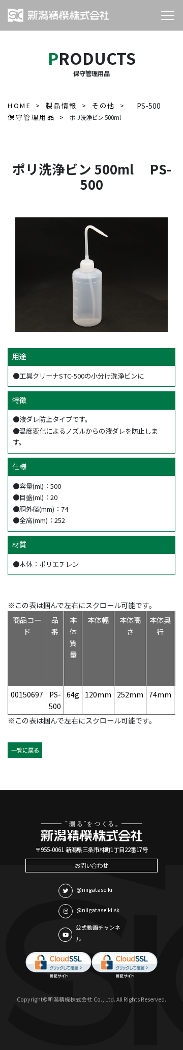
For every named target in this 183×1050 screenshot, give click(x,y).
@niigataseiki (94, 889)
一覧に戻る (25, 750)
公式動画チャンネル (98, 933)
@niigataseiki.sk (97, 910)
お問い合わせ (91, 865)
